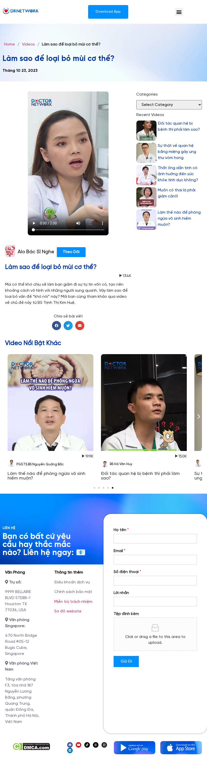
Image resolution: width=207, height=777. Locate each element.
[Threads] (95, 745)
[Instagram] (104, 745)
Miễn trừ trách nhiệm (73, 602)
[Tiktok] (87, 745)
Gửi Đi (126, 661)
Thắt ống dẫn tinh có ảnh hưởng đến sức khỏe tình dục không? (178, 174)
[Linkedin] (70, 750)
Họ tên (121, 530)
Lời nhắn (121, 593)
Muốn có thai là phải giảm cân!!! (176, 193)
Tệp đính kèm (126, 614)
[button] (179, 12)
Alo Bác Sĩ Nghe (36, 252)
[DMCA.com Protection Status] (31, 749)
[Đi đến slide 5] (112, 488)
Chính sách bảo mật (73, 592)
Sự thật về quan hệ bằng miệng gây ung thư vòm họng (177, 152)
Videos (28, 44)
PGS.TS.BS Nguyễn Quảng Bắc (40, 464)
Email (119, 551)
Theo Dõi (71, 252)
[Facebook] (70, 745)
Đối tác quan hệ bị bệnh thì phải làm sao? (179, 126)
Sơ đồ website (68, 611)
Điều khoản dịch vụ (72, 582)
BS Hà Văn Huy (121, 464)
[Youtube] (78, 745)
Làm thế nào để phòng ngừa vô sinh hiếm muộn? (179, 218)
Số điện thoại (127, 572)
